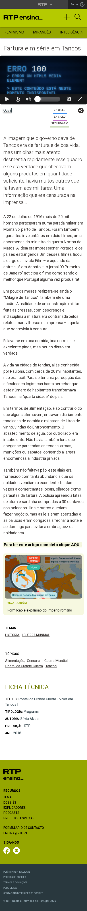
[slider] (59, 905)
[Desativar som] (28, 905)
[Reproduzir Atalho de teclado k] (7, 905)
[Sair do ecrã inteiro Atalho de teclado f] (80, 905)
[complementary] (43, 455)
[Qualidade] (69, 905)
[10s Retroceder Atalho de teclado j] (17, 905)
